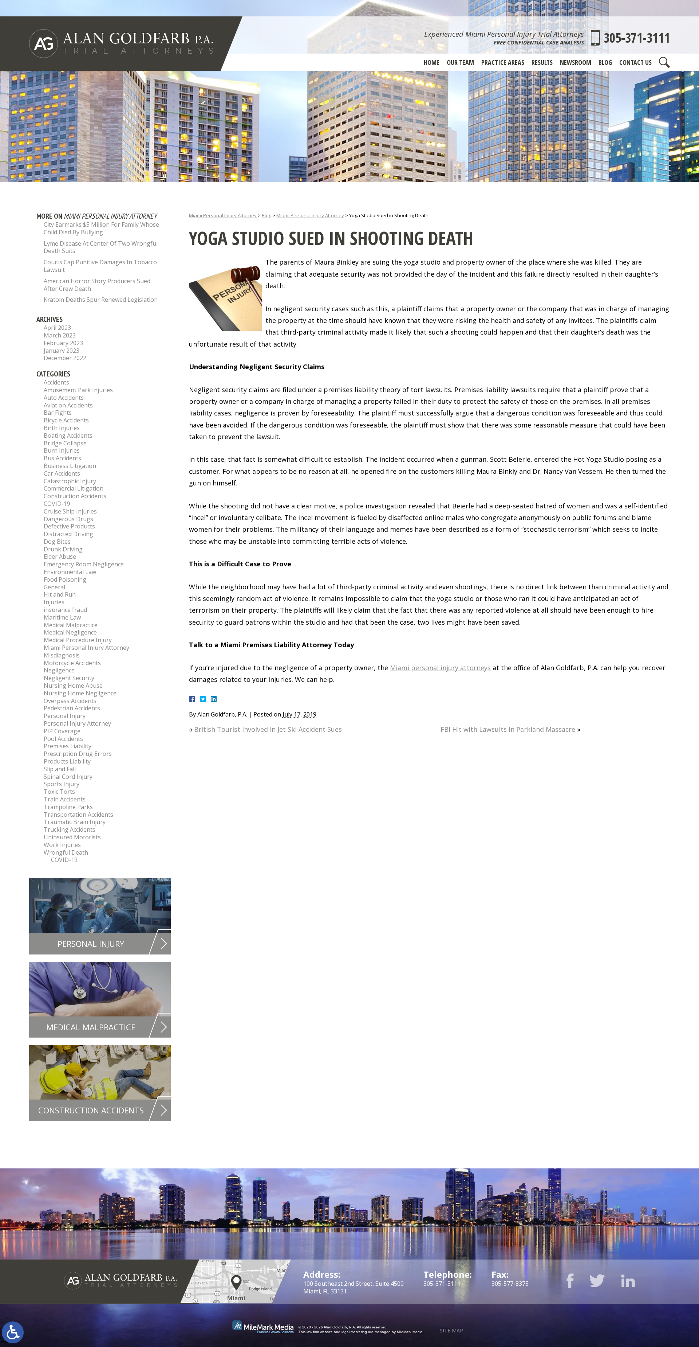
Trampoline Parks (68, 807)
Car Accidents (62, 473)
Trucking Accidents (69, 829)
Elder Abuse (60, 557)
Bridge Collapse (65, 443)
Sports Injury (61, 784)
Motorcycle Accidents (72, 663)
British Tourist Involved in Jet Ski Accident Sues (268, 729)
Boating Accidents (68, 436)
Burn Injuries (62, 450)
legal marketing (354, 1332)
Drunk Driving (63, 549)
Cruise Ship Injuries (70, 511)
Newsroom (575, 62)
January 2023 (61, 351)
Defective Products (69, 526)
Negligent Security (69, 678)
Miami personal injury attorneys (440, 667)
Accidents (56, 382)
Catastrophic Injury (70, 481)
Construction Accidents (75, 496)
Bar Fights (58, 413)
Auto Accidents (64, 398)
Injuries (54, 602)
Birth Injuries (62, 428)
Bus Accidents (62, 458)
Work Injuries (62, 845)
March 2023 (60, 335)
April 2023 (57, 328)
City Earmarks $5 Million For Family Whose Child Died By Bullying (101, 228)
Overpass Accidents (70, 701)
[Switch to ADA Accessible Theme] (13, 1332)
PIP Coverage (62, 731)
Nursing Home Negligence (80, 693)
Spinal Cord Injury (68, 777)
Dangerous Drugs (68, 519)
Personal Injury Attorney (77, 723)
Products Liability (67, 761)
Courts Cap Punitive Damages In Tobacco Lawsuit (100, 266)
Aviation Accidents (68, 405)
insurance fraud (65, 610)
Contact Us (635, 62)
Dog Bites (57, 542)
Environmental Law (70, 572)
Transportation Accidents (78, 815)
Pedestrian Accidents (72, 708)
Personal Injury (65, 716)
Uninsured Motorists (72, 837)
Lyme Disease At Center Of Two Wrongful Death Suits (101, 247)
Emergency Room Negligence (84, 564)
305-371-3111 (637, 38)
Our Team (460, 62)
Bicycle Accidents (66, 420)
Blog (605, 62)
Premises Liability (67, 746)
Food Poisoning (65, 579)
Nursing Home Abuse (73, 686)
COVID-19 (57, 504)
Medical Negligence (70, 632)
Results (542, 62)
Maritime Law (62, 617)
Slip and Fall (60, 769)
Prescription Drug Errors (78, 754)
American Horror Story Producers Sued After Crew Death (97, 285)
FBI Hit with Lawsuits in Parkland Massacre (508, 729)
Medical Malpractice (71, 625)
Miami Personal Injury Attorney (223, 215)
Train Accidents (65, 799)
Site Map (451, 1330)
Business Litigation (70, 466)
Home (431, 62)
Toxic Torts (59, 792)
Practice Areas (502, 62)
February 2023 (63, 343)
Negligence (59, 670)
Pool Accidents (63, 739)
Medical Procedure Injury (78, 640)
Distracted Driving (68, 534)
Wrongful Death (66, 852)
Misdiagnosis (62, 655)
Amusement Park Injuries (78, 390)
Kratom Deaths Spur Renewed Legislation (101, 300)
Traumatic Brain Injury (75, 822)
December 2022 (65, 358)
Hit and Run (60, 594)
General (54, 587)
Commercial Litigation (73, 488)
